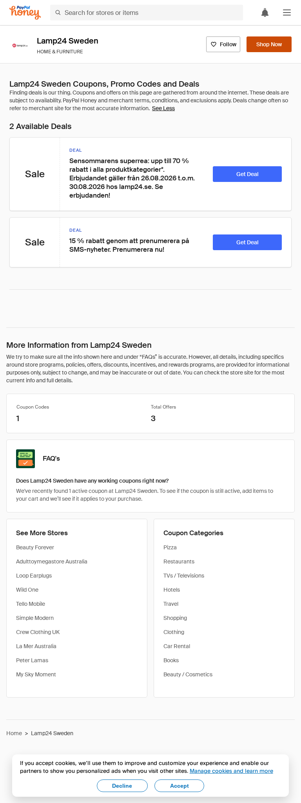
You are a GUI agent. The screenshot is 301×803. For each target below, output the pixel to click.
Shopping (175, 617)
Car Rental (176, 646)
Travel (170, 603)
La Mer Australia (36, 646)
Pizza (170, 547)
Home (14, 733)
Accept (179, 786)
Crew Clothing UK (38, 632)
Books (171, 660)
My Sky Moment (36, 674)
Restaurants (178, 561)
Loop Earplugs (34, 575)
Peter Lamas (32, 660)
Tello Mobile (30, 603)
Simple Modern (35, 617)
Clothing (173, 632)
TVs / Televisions (183, 575)
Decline (122, 786)
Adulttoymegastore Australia (51, 561)
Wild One (27, 589)
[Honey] (25, 13)
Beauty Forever (35, 547)
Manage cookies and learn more (231, 770)
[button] (287, 12)
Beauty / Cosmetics (187, 674)
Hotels (171, 589)
